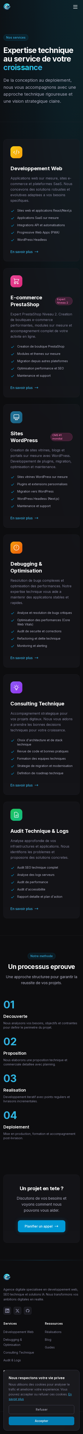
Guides (50, 1347)
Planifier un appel (39, 1226)
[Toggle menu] (75, 7)
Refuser (41, 1409)
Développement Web (18, 1332)
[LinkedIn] (7, 1311)
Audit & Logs (12, 1360)
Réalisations (53, 1332)
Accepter (41, 1421)
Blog (48, 1339)
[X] (17, 1311)
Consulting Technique (18, 1352)
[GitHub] (27, 1311)
